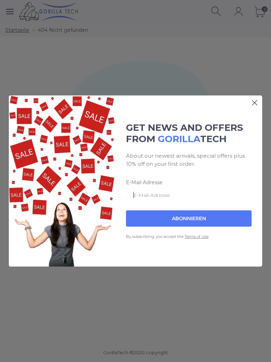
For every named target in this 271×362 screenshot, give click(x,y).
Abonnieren (189, 218)
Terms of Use (197, 236)
